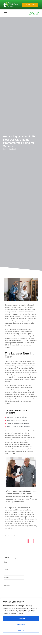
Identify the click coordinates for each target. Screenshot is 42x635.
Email (6, 569)
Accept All (21, 619)
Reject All (21, 630)
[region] (21, 616)
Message (7, 585)
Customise (21, 624)
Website (6, 577)
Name (6, 562)
